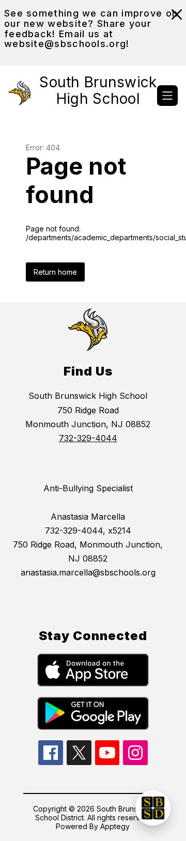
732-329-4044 (88, 438)
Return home (55, 272)
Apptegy (115, 826)
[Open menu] (167, 95)
